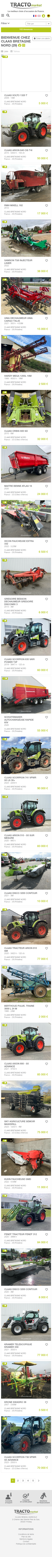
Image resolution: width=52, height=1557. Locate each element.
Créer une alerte (43, 39)
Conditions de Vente (26, 1534)
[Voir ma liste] (49, 15)
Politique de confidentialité (26, 1544)
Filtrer (4, 23)
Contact (26, 1542)
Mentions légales (26, 1539)
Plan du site (26, 1537)
